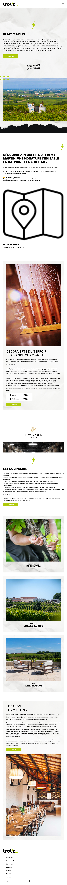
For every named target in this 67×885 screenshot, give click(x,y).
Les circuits (10, 864)
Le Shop (8, 870)
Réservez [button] (11, 56)
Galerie (8, 874)
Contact (8, 877)
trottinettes (6, 475)
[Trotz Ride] (10, 4)
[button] (63, 4)
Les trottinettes (11, 861)
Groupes (9, 867)
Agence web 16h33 (49, 881)
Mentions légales (34, 881)
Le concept (9, 857)
